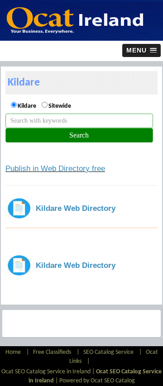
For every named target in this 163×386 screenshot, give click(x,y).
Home (13, 352)
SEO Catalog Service (108, 352)
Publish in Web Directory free (55, 168)
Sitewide (59, 106)
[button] (141, 50)
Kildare (27, 106)
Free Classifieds (52, 352)
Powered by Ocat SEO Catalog (97, 380)
